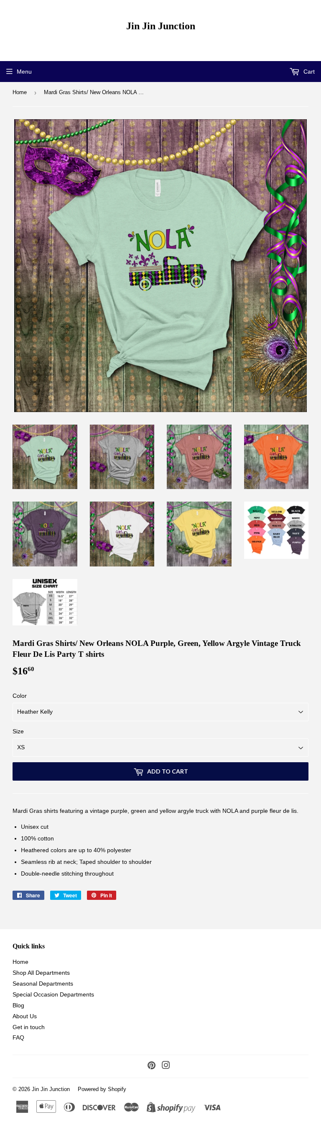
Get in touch (29, 1027)
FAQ (18, 1037)
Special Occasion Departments (53, 994)
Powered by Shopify (102, 1089)
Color (20, 695)
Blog (18, 1005)
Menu (24, 71)
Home (20, 92)
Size (18, 731)
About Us (25, 1016)
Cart (308, 71)
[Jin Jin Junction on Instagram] (166, 1066)
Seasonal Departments (43, 983)
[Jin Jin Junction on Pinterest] (151, 1066)
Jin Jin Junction (160, 25)
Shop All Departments (41, 972)
